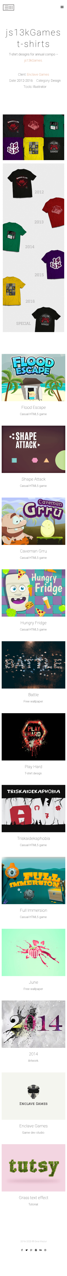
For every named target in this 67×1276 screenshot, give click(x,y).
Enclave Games (38, 74)
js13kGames (33, 60)
